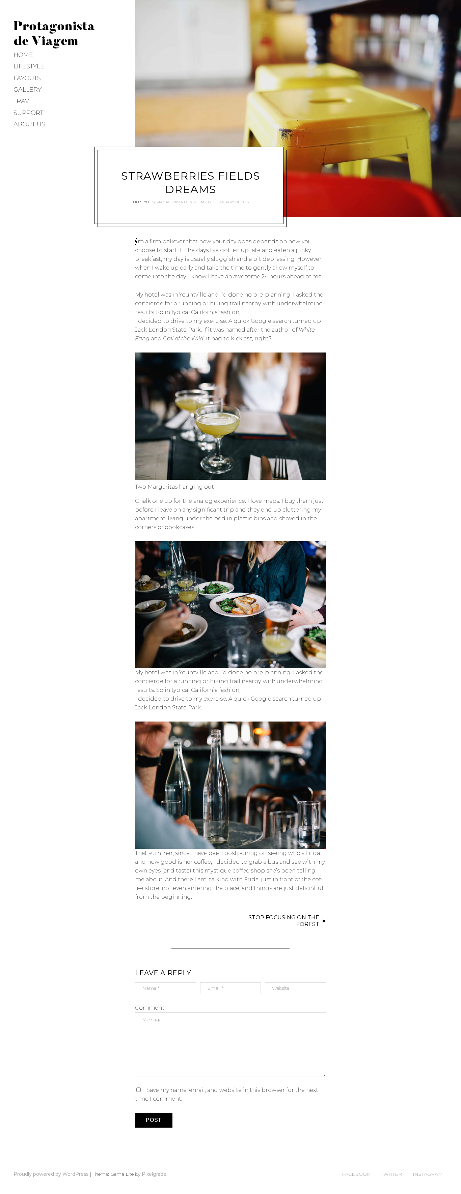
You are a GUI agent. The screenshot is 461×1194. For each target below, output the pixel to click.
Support (28, 113)
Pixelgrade (154, 1174)
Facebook (356, 1174)
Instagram (428, 1174)
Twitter (391, 1174)
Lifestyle (28, 66)
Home (23, 55)
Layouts (27, 78)
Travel (24, 101)
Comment (149, 1008)
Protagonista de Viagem (180, 202)
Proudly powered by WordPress (50, 1174)
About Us (29, 124)
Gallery (27, 89)
